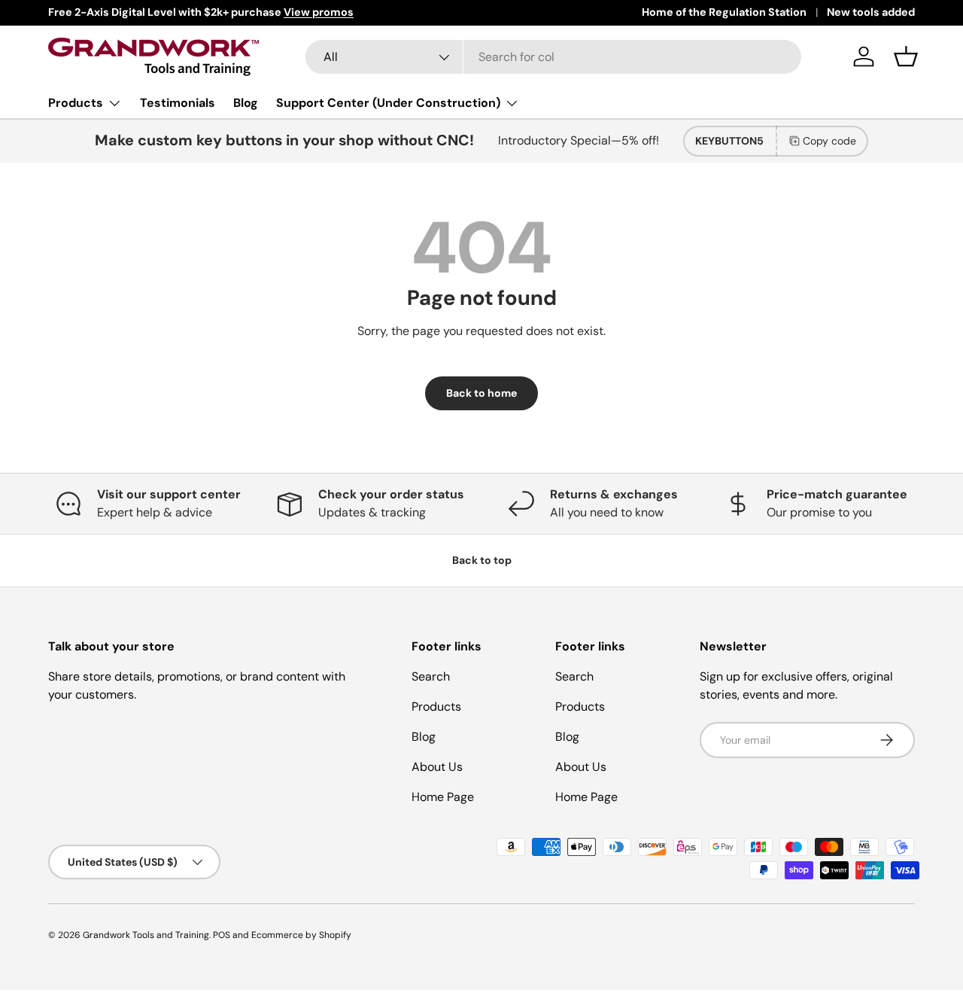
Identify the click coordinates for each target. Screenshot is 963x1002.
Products (75, 103)
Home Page (443, 797)
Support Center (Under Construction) (388, 103)
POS (221, 935)
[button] (905, 56)
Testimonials (177, 103)
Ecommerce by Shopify (301, 935)
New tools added (871, 12)
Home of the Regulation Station (724, 12)
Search (431, 676)
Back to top (482, 560)
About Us (437, 767)
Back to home (481, 393)
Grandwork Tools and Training (146, 935)
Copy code (829, 141)
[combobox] (553, 57)
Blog (245, 103)
